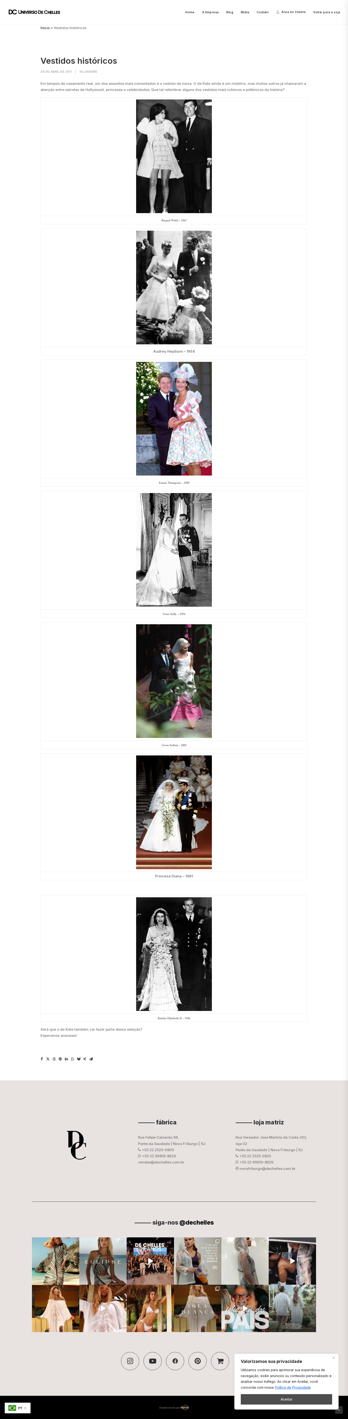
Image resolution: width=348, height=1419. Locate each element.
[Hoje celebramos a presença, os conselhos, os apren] (292, 1308)
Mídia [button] (245, 12)
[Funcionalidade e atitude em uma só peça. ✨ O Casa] (245, 1261)
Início (45, 28)
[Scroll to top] (339, 1409)
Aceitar (286, 1399)
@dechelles (196, 1222)
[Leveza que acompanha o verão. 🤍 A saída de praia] (55, 1308)
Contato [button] (263, 12)
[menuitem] (191, 12)
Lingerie (90, 71)
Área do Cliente (293, 12)
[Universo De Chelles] (37, 12)
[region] (286, 1382)
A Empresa (210, 12)
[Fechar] (333, 1358)
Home (189, 12)
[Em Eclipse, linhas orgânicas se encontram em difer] (103, 1261)
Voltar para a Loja (326, 12)
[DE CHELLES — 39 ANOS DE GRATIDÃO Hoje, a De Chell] (150, 1261)
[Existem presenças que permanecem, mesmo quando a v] (245, 1308)
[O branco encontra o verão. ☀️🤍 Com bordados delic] (150, 1308)
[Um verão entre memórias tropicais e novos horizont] (103, 1308)
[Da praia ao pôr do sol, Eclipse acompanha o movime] (55, 1261)
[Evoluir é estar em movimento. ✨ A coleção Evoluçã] (292, 1261)
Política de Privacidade (293, 1387)
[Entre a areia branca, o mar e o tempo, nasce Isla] (197, 1308)
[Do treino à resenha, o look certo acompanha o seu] (197, 1261)
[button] (42, 1059)
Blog (229, 12)
